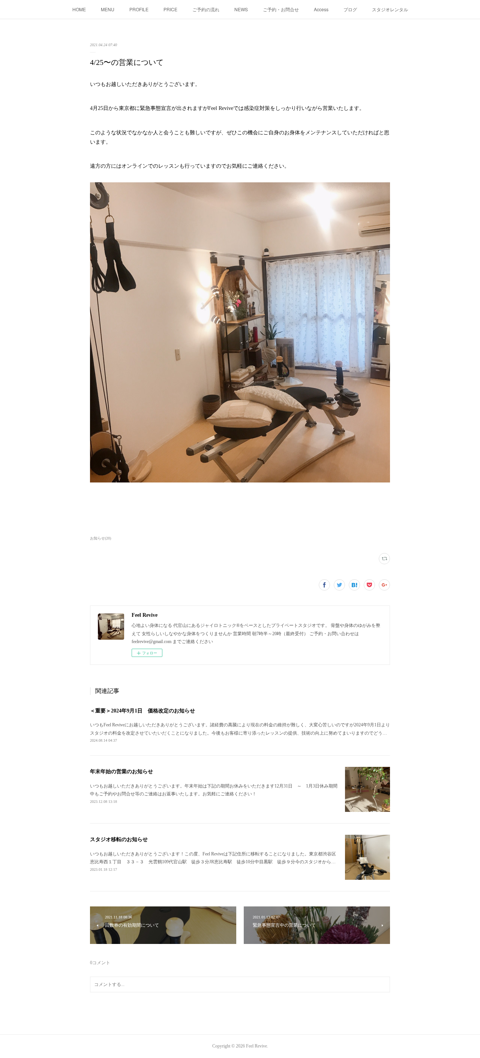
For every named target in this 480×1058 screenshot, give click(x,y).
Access (321, 9)
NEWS (241, 9)
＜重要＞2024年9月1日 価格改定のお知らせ (142, 711)
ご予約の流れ (205, 9)
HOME (79, 9)
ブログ (350, 9)
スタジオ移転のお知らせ (119, 839)
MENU (107, 9)
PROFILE (138, 9)
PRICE (170, 9)
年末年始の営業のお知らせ (121, 771)
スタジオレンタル (390, 9)
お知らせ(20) (100, 538)
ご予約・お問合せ (281, 9)
